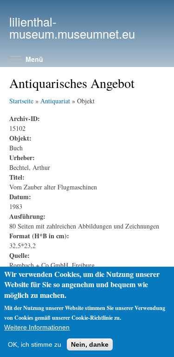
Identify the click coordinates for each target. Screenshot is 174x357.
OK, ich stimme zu (34, 344)
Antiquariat (55, 100)
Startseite (21, 100)
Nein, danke (90, 344)
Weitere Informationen (37, 327)
